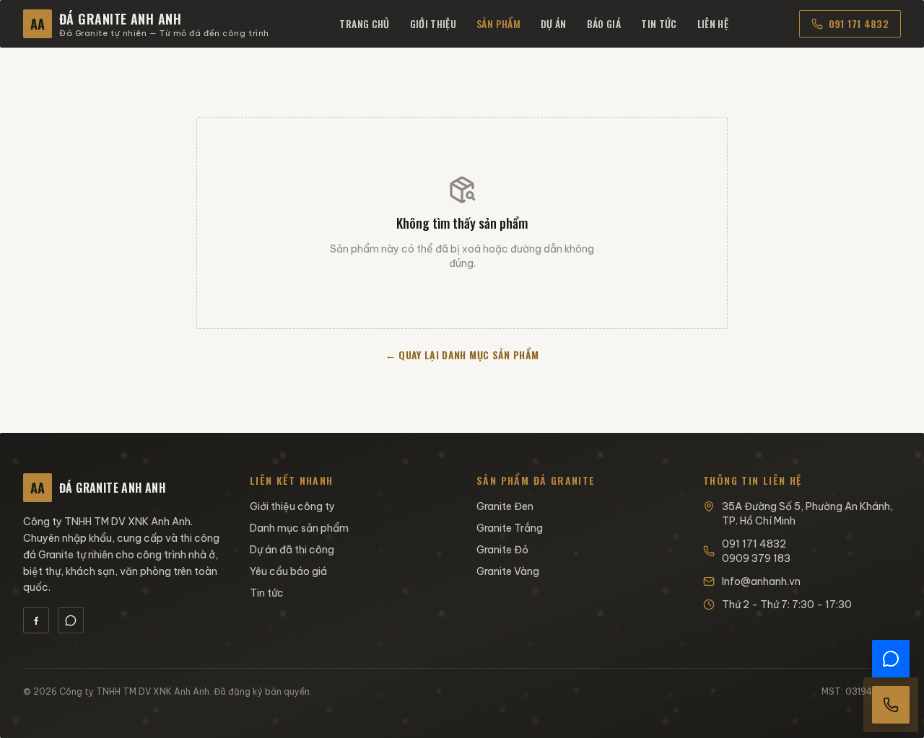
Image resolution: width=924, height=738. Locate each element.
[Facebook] (36, 620)
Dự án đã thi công (292, 549)
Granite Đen (504, 506)
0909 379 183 (756, 558)
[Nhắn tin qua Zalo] (891, 658)
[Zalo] (71, 620)
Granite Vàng (507, 571)
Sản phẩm (498, 23)
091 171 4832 (859, 23)
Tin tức (658, 23)
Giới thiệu (433, 23)
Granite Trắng (509, 528)
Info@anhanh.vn (761, 581)
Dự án (554, 23)
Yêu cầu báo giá (288, 571)
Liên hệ (712, 23)
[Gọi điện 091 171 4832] (891, 705)
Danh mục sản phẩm (299, 528)
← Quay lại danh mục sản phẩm (462, 354)
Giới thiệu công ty (292, 506)
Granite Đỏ (502, 549)
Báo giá (604, 23)
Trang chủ (364, 23)
